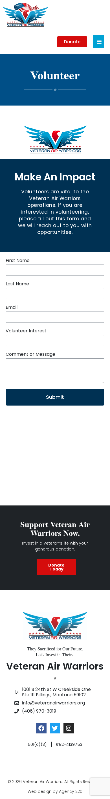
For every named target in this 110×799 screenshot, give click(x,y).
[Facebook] (41, 728)
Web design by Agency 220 (55, 791)
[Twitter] (55, 728)
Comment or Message (30, 354)
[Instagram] (68, 728)
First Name (18, 261)
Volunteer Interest (26, 331)
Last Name (17, 284)
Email (11, 307)
